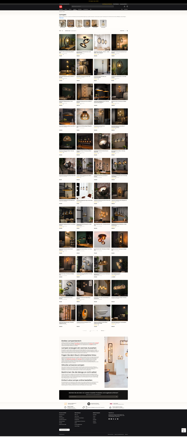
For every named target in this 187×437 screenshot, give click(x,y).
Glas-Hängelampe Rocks (115, 273)
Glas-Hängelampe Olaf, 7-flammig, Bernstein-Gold (102, 225)
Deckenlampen (62, 27)
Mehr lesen (61, 17)
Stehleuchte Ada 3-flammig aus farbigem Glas (118, 102)
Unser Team (77, 416)
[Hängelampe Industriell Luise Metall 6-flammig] (102, 166)
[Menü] (185, 428)
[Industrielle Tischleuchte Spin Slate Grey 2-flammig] (119, 42)
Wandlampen (87, 27)
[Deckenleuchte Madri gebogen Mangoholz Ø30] (85, 116)
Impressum (126, 434)
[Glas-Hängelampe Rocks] (119, 264)
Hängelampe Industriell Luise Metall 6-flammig (101, 176)
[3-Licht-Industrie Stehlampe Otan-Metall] (85, 166)
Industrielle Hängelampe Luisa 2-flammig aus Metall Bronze (102, 274)
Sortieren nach (67, 30)
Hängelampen (70, 27)
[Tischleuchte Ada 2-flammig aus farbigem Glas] (119, 239)
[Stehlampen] (78, 23)
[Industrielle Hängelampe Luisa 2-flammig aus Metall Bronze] (102, 264)
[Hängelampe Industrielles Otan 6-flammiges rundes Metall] (119, 166)
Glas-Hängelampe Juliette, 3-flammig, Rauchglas (118, 151)
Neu (122, 9)
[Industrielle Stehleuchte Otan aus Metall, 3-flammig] (67, 67)
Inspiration (126, 9)
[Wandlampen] (86, 23)
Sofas (66, 9)
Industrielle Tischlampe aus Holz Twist (83, 76)
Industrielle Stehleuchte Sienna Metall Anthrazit (66, 249)
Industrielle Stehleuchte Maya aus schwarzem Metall (100, 77)
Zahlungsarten (61, 417)
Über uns (76, 414)
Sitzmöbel (61, 9)
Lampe (94, 417)
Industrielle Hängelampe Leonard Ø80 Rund (67, 200)
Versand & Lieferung (62, 419)
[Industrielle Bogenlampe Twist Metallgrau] (119, 313)
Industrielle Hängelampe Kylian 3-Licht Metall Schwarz (67, 225)
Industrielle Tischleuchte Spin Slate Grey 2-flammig (119, 52)
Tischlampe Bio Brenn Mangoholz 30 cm (84, 322)
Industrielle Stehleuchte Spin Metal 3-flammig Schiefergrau (118, 126)
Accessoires (85, 9)
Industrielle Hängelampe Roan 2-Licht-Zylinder (66, 102)
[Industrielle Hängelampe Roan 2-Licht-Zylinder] (67, 92)
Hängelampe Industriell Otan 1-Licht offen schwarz (118, 77)
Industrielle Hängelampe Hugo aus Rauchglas (85, 200)
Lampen (74, 9)
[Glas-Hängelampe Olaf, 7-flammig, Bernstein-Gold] (102, 215)
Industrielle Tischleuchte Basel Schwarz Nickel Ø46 (101, 151)
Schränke (79, 9)
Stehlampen (79, 27)
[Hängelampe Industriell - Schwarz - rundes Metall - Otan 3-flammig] (102, 42)
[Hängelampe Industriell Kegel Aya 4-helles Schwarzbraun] (119, 215)
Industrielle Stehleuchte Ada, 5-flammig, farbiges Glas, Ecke (66, 323)
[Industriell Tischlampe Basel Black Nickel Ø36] (102, 191)
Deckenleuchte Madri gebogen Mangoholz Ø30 (84, 126)
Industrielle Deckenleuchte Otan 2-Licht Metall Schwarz (84, 52)
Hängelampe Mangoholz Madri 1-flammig (66, 150)
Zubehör (94, 421)
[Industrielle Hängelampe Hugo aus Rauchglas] (85, 191)
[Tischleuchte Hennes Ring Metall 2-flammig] (85, 264)
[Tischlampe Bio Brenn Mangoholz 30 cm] (85, 313)
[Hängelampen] (70, 23)
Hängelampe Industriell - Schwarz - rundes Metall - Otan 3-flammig (101, 52)
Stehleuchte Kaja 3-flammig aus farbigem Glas (66, 274)
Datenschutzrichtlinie (110, 434)
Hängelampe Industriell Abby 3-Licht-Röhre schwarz (84, 249)
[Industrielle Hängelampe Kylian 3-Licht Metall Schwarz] (67, 215)
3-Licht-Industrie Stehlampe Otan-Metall (84, 175)
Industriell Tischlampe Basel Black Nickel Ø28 (67, 175)
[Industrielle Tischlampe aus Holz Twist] (85, 67)
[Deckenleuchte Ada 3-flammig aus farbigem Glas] (102, 239)
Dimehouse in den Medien (79, 417)
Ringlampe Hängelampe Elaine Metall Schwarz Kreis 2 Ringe (100, 323)
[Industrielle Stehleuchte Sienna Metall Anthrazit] (67, 239)
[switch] (184, 431)
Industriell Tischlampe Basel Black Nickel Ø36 (102, 200)
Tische (70, 9)
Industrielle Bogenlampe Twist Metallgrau (118, 322)
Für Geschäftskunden (78, 424)
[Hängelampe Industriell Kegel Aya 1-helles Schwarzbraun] (85, 215)
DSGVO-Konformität (62, 424)
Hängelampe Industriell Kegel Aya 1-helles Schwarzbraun (84, 225)
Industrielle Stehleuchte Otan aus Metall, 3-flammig (67, 77)
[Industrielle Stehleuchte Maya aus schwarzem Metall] (102, 67)
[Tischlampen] (95, 23)
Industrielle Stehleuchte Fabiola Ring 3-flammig (84, 298)
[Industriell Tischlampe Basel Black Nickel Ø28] (67, 166)
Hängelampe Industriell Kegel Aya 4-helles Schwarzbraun (119, 225)
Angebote (94, 422)
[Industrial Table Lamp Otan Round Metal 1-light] (67, 42)
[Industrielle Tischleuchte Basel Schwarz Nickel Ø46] (102, 141)
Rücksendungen (62, 421)
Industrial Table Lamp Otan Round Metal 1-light (66, 52)
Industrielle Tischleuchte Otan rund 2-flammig (66, 298)
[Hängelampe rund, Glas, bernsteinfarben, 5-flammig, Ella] (102, 288)
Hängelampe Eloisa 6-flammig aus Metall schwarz (84, 151)
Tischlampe (97, 342)
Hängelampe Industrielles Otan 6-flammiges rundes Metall (119, 176)
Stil (90, 9)
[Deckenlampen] (62, 23)
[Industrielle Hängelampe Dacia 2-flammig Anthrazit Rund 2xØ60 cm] (102, 92)
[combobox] (92, 6)
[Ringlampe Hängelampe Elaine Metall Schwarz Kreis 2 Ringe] (102, 313)
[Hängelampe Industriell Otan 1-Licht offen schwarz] (119, 67)
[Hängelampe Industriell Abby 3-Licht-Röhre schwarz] (85, 239)
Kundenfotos (77, 419)
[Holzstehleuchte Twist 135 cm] (102, 116)
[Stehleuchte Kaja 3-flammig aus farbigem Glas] (67, 264)
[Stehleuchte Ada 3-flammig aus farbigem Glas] (119, 92)
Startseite (60, 11)
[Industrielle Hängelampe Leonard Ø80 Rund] (67, 191)
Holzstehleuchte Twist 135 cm (99, 126)
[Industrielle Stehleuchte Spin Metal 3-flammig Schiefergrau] (119, 116)
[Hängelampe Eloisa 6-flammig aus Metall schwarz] (85, 141)
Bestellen (60, 416)
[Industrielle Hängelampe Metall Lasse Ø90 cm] (67, 116)
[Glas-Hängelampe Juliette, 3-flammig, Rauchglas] (119, 141)
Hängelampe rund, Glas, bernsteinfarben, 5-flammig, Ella (102, 298)
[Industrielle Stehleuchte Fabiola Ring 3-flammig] (85, 288)
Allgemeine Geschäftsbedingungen (119, 434)
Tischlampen (95, 27)
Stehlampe (91, 343)
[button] (127, 6)
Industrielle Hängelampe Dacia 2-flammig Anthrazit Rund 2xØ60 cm (101, 102)
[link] (84, 330)
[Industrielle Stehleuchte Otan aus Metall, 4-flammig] (85, 92)
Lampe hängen (77, 343)
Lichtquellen (103, 27)
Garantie (60, 422)
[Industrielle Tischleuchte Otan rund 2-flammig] (67, 288)
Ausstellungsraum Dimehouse (80, 421)
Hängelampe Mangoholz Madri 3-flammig (118, 297)
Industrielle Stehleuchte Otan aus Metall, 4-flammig (84, 102)
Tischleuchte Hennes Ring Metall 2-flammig (84, 273)
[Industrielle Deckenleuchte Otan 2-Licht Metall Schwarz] (85, 42)
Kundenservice (61, 414)
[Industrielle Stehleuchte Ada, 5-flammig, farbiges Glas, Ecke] (67, 313)
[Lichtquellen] (103, 23)
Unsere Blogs (77, 426)
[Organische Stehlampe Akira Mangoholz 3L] (119, 191)
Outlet (76, 422)
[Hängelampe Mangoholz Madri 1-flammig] (67, 141)
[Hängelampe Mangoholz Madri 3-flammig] (119, 288)
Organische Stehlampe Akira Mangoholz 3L (119, 200)
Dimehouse (62, 434)
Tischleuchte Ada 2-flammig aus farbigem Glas (118, 249)
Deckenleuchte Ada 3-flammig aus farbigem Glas (102, 249)
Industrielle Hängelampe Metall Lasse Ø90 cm (67, 126)
